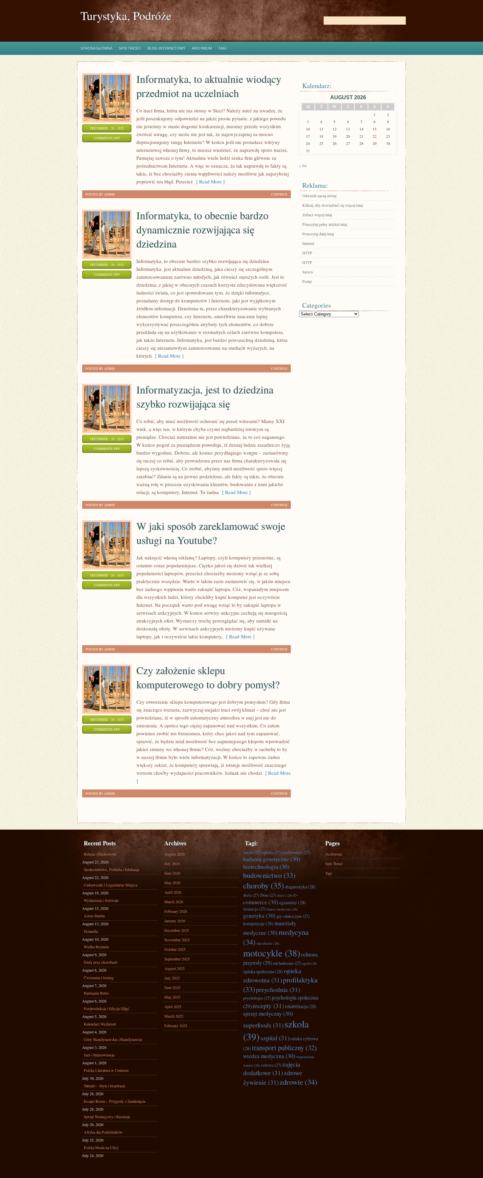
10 (308, 128)
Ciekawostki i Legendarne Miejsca (110, 884)
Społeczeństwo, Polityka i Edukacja (111, 869)
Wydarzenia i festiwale (101, 900)
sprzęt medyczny (268, 1013)
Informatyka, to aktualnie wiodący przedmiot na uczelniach (208, 86)
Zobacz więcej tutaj (317, 214)
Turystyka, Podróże (126, 15)
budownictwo (269, 875)
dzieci (284, 895)
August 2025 (174, 968)
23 (388, 136)
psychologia (257, 998)
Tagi (222, 48)
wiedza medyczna (269, 1056)
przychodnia (278, 989)
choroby (263, 885)
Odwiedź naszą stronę (319, 195)
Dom (268, 895)
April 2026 (172, 892)
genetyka (259, 915)
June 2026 (172, 873)
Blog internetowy (166, 48)
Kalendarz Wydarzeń (100, 1023)
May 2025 (172, 997)
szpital (275, 1037)
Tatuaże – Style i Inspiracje (104, 1085)
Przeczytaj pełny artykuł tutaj (324, 224)
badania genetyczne (271, 859)
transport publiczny (284, 1047)
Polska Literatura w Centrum (106, 1070)
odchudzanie (287, 963)
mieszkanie (268, 943)
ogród (309, 963)
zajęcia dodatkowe (271, 1068)
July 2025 (172, 977)
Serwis (307, 271)
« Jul (303, 165)
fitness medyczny (282, 909)
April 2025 (172, 1006)
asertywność (296, 852)
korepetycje (258, 923)
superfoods (263, 1025)
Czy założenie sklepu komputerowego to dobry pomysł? (208, 677)
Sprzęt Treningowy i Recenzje (107, 1116)
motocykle (271, 953)
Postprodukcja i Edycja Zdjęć (106, 1008)
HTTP (307, 252)
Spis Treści (130, 48)
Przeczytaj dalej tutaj (318, 233)
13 (348, 128)
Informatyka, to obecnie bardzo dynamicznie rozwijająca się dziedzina (202, 229)
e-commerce (270, 898)
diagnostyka (300, 887)
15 (375, 128)
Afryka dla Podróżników (103, 1132)
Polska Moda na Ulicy (101, 1147)
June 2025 (172, 987)
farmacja (254, 909)
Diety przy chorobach (100, 962)
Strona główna (96, 48)
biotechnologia (266, 866)
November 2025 (177, 939)
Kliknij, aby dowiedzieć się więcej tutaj (332, 205)
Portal (306, 281)
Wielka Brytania (96, 946)
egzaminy (292, 902)
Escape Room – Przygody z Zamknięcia (114, 1101)
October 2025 (175, 949)
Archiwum (202, 48)
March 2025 (173, 1016)
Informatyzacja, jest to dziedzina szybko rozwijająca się (204, 396)
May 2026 (172, 882)
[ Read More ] (209, 181)
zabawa (271, 1065)
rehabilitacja (300, 1006)
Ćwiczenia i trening (99, 977)
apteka (271, 852)
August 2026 (174, 854)
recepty (268, 1005)
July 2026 (172, 863)
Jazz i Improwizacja (99, 1054)
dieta (251, 895)
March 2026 (173, 901)
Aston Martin (94, 915)
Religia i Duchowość (100, 854)
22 (375, 136)
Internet (308, 243)
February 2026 (175, 911)
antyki (252, 852)
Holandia (91, 931)
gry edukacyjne (293, 916)
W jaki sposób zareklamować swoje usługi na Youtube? (210, 533)
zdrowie (298, 1082)
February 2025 (175, 1025)
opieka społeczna (263, 971)
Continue (279, 194)
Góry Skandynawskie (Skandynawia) (113, 1039)
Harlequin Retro (96, 993)
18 (321, 136)
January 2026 (174, 920)
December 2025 (176, 930)
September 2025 (177, 958)
